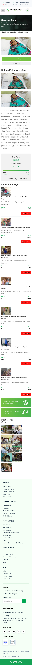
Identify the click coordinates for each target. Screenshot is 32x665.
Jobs (4, 562)
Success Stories (8, 538)
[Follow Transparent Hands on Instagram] (9, 631)
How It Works (7, 525)
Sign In (15, 4)
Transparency (7, 527)
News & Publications (9, 557)
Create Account (24, 4)
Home (3, 23)
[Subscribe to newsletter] (24, 601)
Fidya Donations (8, 497)
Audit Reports (7, 530)
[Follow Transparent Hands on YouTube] (23, 631)
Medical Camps (7, 516)
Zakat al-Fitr (7, 494)
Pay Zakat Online (8, 489)
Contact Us (6, 559)
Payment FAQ (7, 573)
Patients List (7, 505)
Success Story (10, 23)
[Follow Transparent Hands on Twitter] (14, 631)
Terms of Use (7, 579)
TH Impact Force (8, 554)
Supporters (16, 63)
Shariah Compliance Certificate (13, 543)
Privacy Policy (7, 576)
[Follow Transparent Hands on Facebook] (4, 631)
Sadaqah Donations (9, 491)
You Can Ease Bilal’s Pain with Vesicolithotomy (15, 227)
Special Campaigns (9, 513)
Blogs (4, 540)
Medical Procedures (9, 511)
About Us (6, 552)
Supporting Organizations (11, 532)
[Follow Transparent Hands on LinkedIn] (19, 631)
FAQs (4, 571)
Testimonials (7, 535)
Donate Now (26, 213)
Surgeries (6, 508)
